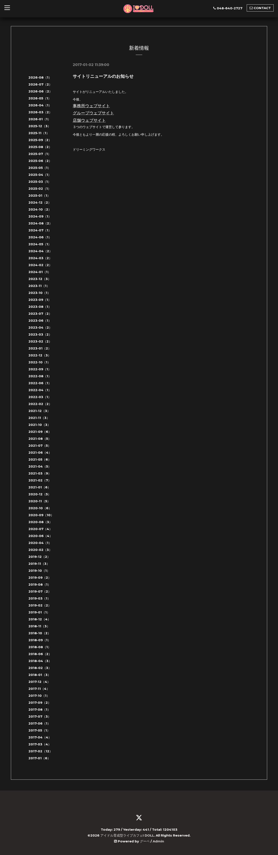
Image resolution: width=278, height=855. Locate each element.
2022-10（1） (39, 362)
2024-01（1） (39, 272)
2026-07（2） (40, 84)
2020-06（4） (40, 536)
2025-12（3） (39, 126)
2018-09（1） (39, 640)
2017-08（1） (39, 709)
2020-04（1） (40, 543)
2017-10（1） (39, 696)
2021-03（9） (39, 473)
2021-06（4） (40, 452)
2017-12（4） (39, 682)
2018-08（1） (39, 647)
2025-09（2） (40, 140)
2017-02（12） (40, 751)
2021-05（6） (39, 459)
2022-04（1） (39, 390)
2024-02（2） (40, 265)
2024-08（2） (40, 223)
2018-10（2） (39, 633)
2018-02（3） (39, 668)
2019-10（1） (39, 570)
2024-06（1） (40, 237)
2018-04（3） (40, 661)
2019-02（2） (39, 605)
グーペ (145, 841)
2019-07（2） (39, 591)
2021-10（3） (39, 425)
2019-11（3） (39, 564)
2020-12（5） (39, 494)
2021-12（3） (39, 411)
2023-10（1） (39, 293)
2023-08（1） (39, 307)
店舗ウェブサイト (89, 120)
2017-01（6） (39, 758)
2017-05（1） (39, 730)
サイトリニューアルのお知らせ (103, 76)
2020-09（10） (41, 515)
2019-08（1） (39, 584)
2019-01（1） (39, 612)
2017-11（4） (39, 689)
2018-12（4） (39, 619)
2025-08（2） (40, 147)
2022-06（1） (39, 383)
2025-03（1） (39, 182)
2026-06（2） (40, 91)
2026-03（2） (40, 112)
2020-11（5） (39, 501)
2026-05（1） (39, 98)
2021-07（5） (39, 445)
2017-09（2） (39, 702)
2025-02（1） (39, 188)
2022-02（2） (40, 404)
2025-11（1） (39, 133)
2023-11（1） (39, 286)
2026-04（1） (40, 105)
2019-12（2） (39, 557)
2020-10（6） (40, 508)
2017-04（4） (39, 737)
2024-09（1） (39, 216)
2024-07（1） (39, 230)
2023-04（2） (40, 327)
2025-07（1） (39, 154)
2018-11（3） (39, 626)
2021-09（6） (39, 432)
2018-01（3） (39, 675)
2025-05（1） (39, 168)
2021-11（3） (39, 418)
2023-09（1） (39, 300)
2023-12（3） (39, 279)
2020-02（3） (40, 550)
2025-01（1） (39, 195)
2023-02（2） (40, 341)
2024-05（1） (39, 244)
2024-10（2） (39, 209)
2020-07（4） (40, 529)
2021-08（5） (39, 439)
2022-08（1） (39, 376)
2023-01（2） (39, 348)
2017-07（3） (39, 716)
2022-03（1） (39, 397)
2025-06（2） (40, 161)
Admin (158, 841)
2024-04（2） (40, 251)
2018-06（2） (40, 654)
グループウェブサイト (93, 112)
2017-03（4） (39, 744)
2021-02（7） (39, 480)
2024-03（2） (40, 258)
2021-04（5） (39, 466)
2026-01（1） (39, 119)
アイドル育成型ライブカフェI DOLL (127, 835)
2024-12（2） (39, 202)
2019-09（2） (39, 577)
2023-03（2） (40, 334)
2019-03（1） (39, 598)
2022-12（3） (39, 355)
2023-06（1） (39, 320)
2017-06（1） (39, 723)
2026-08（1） (40, 77)
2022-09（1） (39, 369)
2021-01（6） (39, 487)
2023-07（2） (40, 313)
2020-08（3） (40, 522)
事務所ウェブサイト (91, 105)
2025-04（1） (39, 175)
